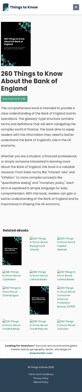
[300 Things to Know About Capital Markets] (66, 244)
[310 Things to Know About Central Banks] (66, 275)
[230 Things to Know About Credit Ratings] (12, 325)
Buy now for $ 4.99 (14, 99)
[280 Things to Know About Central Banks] (39, 275)
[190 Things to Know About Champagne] (12, 291)
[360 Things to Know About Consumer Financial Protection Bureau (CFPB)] (66, 297)
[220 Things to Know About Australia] (12, 250)
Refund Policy (41, 382)
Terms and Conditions (41, 374)
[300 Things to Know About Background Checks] (39, 244)
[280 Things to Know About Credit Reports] (39, 325)
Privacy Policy (41, 378)
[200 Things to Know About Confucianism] (39, 300)
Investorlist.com (41, 353)
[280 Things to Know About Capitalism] (12, 275)
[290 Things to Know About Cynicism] (66, 325)
